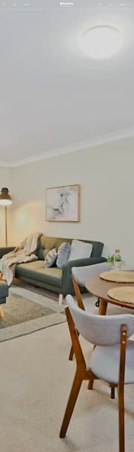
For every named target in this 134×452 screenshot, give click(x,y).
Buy (5, 4)
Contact (123, 4)
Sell (100, 4)
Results (27, 4)
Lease (15, 4)
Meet (111, 4)
